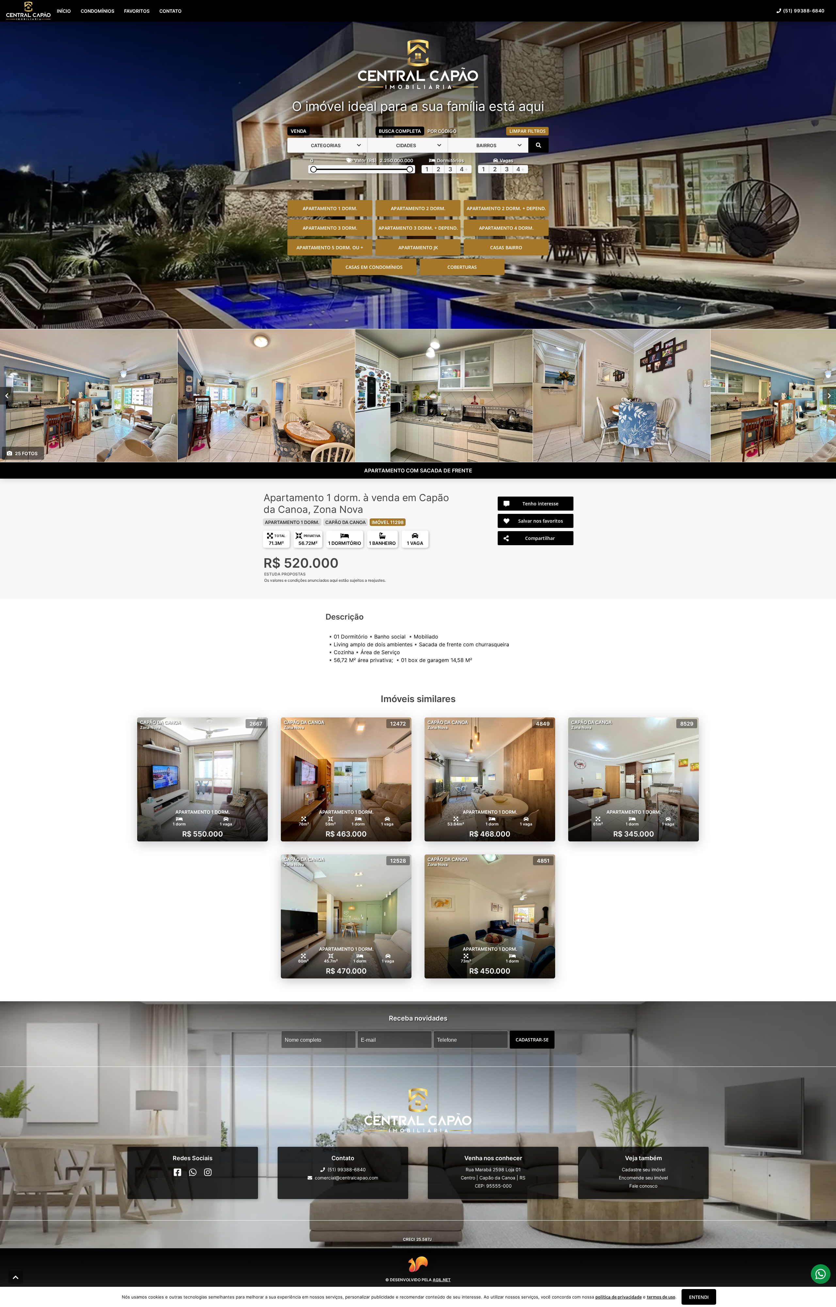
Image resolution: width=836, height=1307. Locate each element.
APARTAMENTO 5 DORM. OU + (330, 247)
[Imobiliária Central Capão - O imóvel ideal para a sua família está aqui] (418, 64)
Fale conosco (643, 1186)
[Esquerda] (6, 396)
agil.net (442, 1279)
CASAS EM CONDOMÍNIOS (374, 267)
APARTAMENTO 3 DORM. (330, 228)
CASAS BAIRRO (506, 247)
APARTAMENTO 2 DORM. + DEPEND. (506, 208)
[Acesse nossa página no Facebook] (177, 1172)
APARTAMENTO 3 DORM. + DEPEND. (418, 228)
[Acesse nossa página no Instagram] (208, 1172)
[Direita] (829, 396)
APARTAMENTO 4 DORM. (506, 228)
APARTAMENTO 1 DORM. (330, 208)
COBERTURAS (462, 267)
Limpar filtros (527, 131)
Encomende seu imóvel (643, 1177)
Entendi (699, 1297)
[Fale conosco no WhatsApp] (193, 1172)
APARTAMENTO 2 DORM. (418, 208)
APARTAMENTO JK (418, 247)
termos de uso (661, 1297)
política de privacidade (618, 1297)
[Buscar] (538, 145)
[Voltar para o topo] (15, 1277)
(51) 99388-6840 (804, 10)
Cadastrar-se (532, 1040)
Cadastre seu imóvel (643, 1169)
